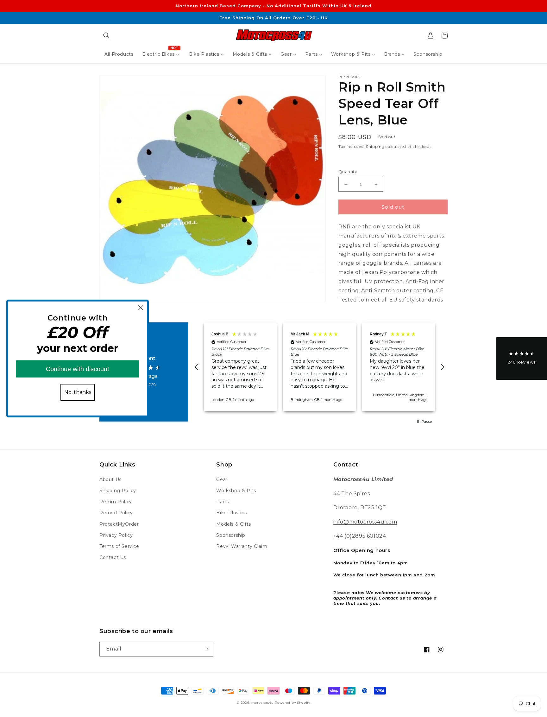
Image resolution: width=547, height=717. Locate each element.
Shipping (375, 146)
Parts (222, 501)
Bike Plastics (231, 513)
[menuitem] (119, 54)
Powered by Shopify (292, 703)
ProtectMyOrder (119, 524)
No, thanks (77, 392)
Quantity (347, 171)
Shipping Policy (117, 490)
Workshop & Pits (236, 490)
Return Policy (115, 501)
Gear (221, 479)
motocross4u (262, 703)
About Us (110, 479)
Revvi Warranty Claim (241, 546)
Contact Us (112, 557)
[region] (319, 367)
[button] (106, 35)
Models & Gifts (233, 524)
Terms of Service (119, 546)
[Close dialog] (140, 307)
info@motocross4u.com (365, 522)
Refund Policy (116, 513)
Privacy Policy (116, 535)
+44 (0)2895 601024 (359, 536)
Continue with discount (77, 368)
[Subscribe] (206, 649)
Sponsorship (230, 535)
